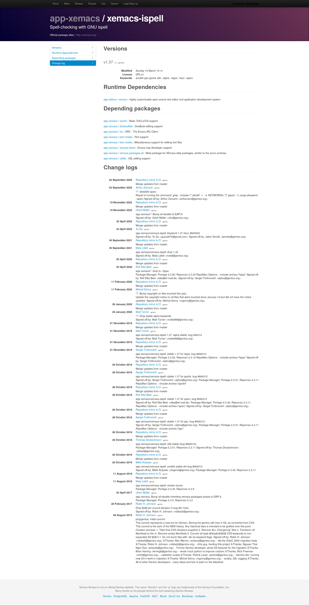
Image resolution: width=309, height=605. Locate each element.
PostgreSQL (120, 596)
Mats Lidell (142, 248)
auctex (123, 121)
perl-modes (126, 137)
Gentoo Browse (246, 3)
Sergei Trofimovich (146, 349)
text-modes (126, 142)
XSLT (155, 596)
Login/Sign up (131, 3)
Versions (57, 47)
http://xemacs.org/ (86, 35)
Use (103, 3)
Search (114, 3)
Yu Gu (139, 229)
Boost (163, 596)
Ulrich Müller (143, 210)
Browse (79, 3)
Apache (133, 596)
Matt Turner (142, 312)
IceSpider (200, 596)
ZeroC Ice (174, 596)
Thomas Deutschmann (148, 440)
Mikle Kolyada (143, 462)
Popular (92, 3)
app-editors (110, 99)
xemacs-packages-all (132, 153)
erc (121, 131)
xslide (123, 158)
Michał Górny (143, 289)
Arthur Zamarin (144, 187)
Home (56, 3)
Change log (58, 63)
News (67, 3)
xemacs (123, 99)
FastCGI (145, 596)
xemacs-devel (127, 147)
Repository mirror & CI (148, 180)
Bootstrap (187, 596)
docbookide (126, 126)
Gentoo (107, 596)
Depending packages (64, 58)
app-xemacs (75, 17)
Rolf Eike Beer (144, 267)
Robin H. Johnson (146, 503)
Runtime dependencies (65, 52)
